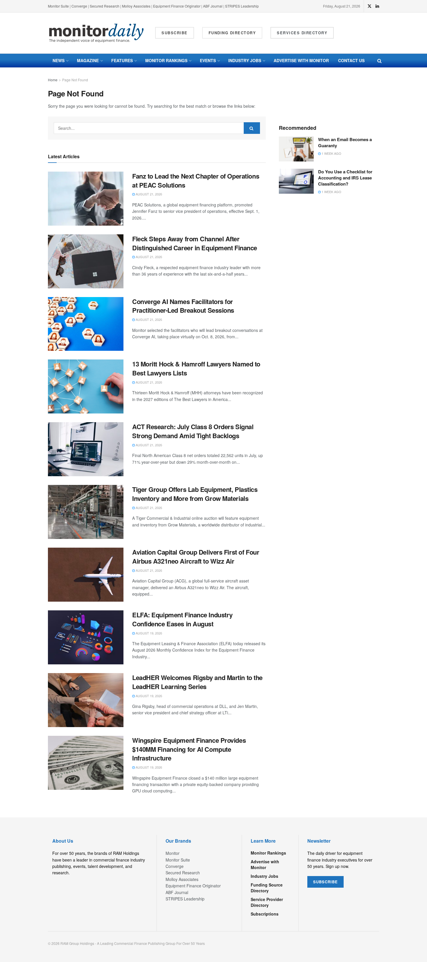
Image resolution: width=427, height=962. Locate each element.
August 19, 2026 (148, 633)
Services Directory (302, 32)
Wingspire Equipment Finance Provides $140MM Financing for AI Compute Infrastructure (189, 749)
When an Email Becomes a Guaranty (345, 142)
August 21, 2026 (148, 194)
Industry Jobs (244, 60)
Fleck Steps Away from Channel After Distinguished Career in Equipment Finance (194, 243)
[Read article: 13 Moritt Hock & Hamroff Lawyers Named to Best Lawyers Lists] (85, 386)
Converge (79, 5)
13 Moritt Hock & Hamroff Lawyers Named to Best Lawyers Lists (196, 368)
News (58, 60)
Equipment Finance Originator (176, 5)
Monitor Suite (58, 5)
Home (53, 79)
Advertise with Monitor (301, 60)
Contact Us (351, 60)
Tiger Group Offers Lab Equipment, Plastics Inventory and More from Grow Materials (195, 494)
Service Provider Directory (267, 902)
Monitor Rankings (166, 60)
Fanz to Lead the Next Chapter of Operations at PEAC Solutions (195, 180)
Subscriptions (265, 914)
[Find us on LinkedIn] (377, 6)
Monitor (173, 853)
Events (208, 60)
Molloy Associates (136, 5)
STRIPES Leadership (242, 5)
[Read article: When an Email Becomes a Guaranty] (296, 148)
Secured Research (104, 5)
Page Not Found (75, 79)
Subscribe (175, 32)
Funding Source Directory (267, 887)
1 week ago (331, 153)
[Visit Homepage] (96, 33)
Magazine (88, 60)
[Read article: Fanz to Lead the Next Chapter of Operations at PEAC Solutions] (85, 199)
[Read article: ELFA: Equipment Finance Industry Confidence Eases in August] (85, 637)
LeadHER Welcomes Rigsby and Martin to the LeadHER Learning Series (197, 682)
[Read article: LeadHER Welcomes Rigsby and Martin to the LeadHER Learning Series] (85, 700)
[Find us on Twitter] (369, 6)
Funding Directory (232, 32)
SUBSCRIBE (325, 881)
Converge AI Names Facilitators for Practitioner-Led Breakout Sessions (183, 306)
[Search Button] (379, 60)
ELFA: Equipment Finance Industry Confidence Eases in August (182, 619)
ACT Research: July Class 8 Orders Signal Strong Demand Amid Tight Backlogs (192, 431)
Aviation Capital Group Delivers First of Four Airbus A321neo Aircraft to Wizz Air (195, 556)
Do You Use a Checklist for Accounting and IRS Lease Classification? (345, 177)
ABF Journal (213, 5)
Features (122, 60)
